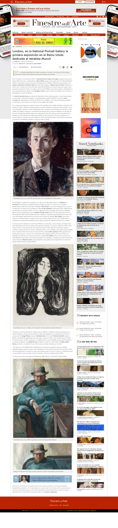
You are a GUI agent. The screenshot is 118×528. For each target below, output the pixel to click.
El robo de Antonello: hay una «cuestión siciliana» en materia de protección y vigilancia (90, 465)
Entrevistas (49, 35)
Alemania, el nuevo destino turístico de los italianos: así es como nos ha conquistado (89, 393)
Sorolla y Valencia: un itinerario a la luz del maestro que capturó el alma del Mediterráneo (90, 306)
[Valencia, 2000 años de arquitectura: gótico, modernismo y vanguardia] (90, 262)
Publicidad (75, 16)
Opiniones (59, 32)
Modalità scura (93, 510)
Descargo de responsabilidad (33, 63)
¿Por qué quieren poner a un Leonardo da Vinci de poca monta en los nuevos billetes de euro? (90, 347)
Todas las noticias (19, 35)
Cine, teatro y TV (95, 35)
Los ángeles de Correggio (84, 436)
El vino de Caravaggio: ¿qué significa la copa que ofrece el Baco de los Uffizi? (89, 172)
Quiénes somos (49, 16)
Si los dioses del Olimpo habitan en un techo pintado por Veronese (89, 211)
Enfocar (58, 35)
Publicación (75, 35)
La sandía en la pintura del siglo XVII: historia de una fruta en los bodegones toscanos (90, 198)
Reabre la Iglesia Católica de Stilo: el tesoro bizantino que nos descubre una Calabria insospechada (89, 158)
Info (68, 16)
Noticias (15, 32)
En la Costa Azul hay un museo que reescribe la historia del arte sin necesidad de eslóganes (90, 185)
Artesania (66, 35)
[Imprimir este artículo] (63, 67)
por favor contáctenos (50, 492)
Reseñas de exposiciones (44, 32)
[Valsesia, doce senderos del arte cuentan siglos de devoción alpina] (90, 234)
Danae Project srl (70, 510)
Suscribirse (90, 2)
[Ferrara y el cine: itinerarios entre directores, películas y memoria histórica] (90, 275)
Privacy (75, 510)
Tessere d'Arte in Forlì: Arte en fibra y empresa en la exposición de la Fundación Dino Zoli (90, 293)
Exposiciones (39, 35)
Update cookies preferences (84, 510)
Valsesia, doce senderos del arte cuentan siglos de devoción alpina (90, 239)
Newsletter (60, 16)
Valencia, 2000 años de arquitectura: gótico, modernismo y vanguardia (89, 267)
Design (76, 32)
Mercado (84, 35)
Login (80, 2)
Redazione (17, 61)
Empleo (84, 32)
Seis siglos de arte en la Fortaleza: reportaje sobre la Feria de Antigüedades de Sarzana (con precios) (90, 450)
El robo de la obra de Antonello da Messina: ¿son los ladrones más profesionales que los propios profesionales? (89, 362)
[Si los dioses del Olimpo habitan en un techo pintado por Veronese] (90, 206)
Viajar (68, 32)
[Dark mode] (71, 68)
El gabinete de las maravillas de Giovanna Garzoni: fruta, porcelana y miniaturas (88, 480)
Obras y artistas (27, 32)
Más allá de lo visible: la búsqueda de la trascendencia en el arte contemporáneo (88, 422)
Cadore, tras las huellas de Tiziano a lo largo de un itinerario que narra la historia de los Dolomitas (90, 225)
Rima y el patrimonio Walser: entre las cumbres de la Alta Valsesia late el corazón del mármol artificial (90, 253)
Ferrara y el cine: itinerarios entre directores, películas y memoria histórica (89, 280)
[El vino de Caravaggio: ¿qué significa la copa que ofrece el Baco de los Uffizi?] (90, 167)
